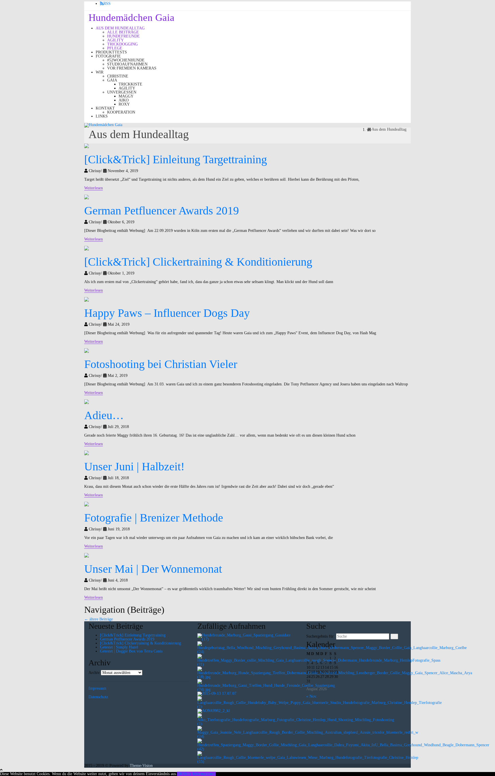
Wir (99, 72)
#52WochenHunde (126, 60)
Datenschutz (98, 697)
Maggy (126, 96)
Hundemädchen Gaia (131, 17)
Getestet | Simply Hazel (119, 647)
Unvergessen (121, 92)
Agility (115, 40)
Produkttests (111, 52)
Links (102, 116)
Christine (117, 76)
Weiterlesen (93, 188)
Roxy (124, 104)
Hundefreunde (123, 36)
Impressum (97, 688)
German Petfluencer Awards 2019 (161, 210)
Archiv (94, 673)
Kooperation (121, 112)
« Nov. (311, 696)
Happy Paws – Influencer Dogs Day (167, 313)
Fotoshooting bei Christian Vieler (160, 364)
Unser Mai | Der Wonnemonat (153, 568)
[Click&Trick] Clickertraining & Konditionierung (198, 261)
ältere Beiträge (98, 619)
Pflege (114, 48)
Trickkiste (130, 84)
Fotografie (108, 56)
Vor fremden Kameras (131, 68)
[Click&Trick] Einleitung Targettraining (175, 159)
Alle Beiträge (123, 32)
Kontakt (105, 108)
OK (180, 774)
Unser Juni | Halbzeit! (134, 466)
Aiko (124, 100)
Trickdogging (122, 44)
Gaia (112, 80)
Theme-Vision (141, 765)
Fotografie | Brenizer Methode (153, 517)
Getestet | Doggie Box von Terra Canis (131, 651)
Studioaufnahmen (127, 64)
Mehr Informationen (199, 774)
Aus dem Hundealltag (120, 28)
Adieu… (104, 415)
